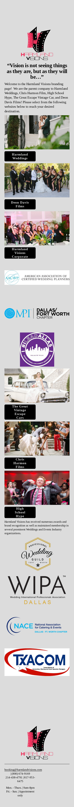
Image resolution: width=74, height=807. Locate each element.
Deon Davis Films (20, 204)
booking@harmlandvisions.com (23, 769)
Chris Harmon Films (20, 463)
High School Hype (20, 512)
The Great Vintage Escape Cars (20, 412)
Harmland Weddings (20, 156)
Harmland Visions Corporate (20, 252)
